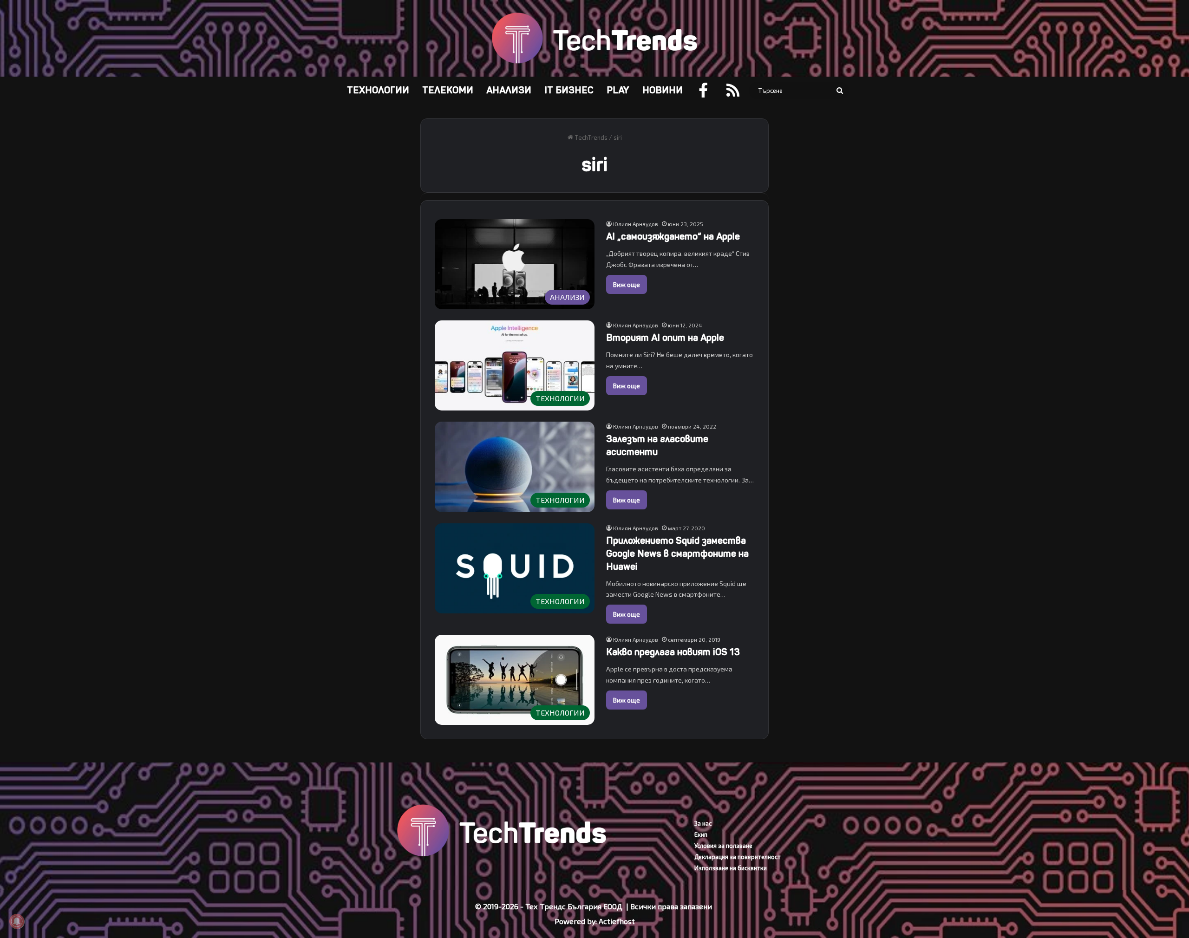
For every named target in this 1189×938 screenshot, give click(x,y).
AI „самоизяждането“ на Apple (673, 236)
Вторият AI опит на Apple (665, 338)
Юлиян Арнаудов (635, 224)
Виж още (626, 284)
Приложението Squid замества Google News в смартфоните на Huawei (677, 554)
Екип (700, 834)
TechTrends (590, 137)
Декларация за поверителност (737, 856)
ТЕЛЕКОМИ (447, 90)
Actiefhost (617, 921)
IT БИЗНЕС (569, 90)
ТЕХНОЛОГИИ (378, 90)
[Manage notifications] (16, 921)
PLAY (618, 90)
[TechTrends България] (594, 38)
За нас (703, 823)
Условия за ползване (723, 845)
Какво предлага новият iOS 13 (673, 652)
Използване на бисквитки (730, 868)
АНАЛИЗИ (508, 90)
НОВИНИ (662, 90)
